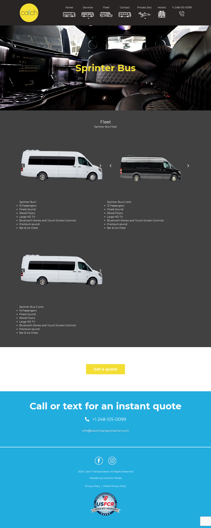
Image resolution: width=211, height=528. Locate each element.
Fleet (106, 7)
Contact (125, 7)
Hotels (162, 7)
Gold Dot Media (112, 478)
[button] (23, 166)
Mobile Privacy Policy (114, 486)
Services (88, 7)
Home (69, 7)
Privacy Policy (92, 486)
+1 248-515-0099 (182, 7)
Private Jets (144, 7)
